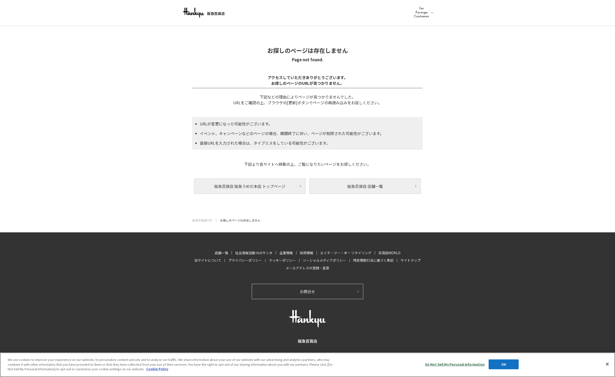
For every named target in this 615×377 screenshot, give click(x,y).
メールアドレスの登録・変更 (307, 268)
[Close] (607, 364)
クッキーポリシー (282, 260)
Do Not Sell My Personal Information (455, 364)
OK (503, 364)
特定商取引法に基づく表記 (373, 260)
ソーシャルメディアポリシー (324, 260)
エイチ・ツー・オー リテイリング (345, 252)
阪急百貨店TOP (202, 220)
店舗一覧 (221, 252)
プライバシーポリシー (245, 260)
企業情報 (286, 252)
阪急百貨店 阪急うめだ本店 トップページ (249, 186)
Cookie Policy (157, 369)
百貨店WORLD (389, 252)
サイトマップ (410, 260)
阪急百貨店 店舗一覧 (365, 186)
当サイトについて (207, 260)
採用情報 (306, 252)
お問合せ (307, 291)
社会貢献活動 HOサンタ (253, 252)
